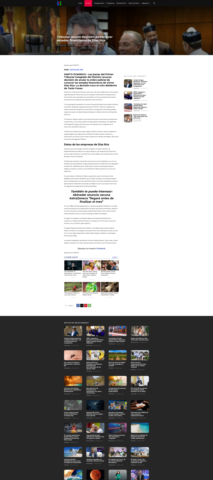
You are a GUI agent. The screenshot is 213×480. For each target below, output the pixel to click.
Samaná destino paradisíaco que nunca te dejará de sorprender (72, 461)
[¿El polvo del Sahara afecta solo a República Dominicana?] (73, 381)
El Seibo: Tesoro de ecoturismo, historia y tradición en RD (139, 461)
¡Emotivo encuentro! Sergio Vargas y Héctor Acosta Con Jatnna (117, 414)
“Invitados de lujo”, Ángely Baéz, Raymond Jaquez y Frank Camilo (140, 106)
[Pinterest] (85, 305)
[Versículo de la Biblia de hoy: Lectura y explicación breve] (140, 405)
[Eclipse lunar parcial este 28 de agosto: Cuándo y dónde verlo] (95, 475)
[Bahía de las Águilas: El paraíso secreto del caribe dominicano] (140, 428)
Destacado (136, 88)
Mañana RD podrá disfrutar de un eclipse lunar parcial (94, 414)
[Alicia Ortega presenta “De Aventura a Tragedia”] (118, 428)
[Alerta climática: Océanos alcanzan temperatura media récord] (73, 475)
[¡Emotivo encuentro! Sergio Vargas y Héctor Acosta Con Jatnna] (118, 405)
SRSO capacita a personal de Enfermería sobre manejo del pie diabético (139, 95)
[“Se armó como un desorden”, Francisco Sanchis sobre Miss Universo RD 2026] (140, 475)
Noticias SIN (62, 45)
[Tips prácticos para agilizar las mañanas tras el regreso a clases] (95, 428)
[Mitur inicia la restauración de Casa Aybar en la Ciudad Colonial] (140, 355)
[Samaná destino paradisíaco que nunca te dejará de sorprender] (73, 452)
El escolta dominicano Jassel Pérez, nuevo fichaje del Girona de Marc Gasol (72, 437)
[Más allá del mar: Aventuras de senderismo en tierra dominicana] (95, 381)
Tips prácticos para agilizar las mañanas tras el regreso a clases (95, 436)
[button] (154, 3)
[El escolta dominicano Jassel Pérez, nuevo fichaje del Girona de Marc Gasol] (73, 428)
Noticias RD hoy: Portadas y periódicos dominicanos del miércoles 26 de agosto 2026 (94, 366)
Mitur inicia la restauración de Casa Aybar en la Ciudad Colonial (138, 365)
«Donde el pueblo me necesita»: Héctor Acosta (95, 460)
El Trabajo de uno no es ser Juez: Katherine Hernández (117, 461)
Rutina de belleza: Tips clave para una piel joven (140, 116)
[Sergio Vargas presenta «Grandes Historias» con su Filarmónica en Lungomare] (128, 83)
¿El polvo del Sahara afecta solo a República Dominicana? (72, 390)
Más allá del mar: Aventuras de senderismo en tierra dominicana (93, 391)
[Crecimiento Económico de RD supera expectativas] (118, 381)
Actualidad (67, 393)
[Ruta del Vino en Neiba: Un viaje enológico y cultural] (118, 355)
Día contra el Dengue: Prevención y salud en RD (72, 364)
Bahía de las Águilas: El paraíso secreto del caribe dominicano (139, 436)
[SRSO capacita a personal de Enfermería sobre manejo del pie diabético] (128, 95)
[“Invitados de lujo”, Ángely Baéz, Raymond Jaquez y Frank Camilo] (128, 107)
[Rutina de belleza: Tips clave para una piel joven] (128, 118)
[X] (82, 305)
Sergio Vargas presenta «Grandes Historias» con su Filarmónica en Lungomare (140, 83)
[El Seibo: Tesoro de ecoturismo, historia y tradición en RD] (140, 452)
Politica (71, 45)
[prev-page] (125, 126)
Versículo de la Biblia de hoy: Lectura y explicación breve (139, 414)
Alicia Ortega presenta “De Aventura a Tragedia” (117, 436)
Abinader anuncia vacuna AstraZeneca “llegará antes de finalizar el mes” (91, 198)
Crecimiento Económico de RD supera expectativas (117, 390)
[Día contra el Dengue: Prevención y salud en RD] (73, 355)
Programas (136, 110)
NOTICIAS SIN (76, 70)
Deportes (66, 442)
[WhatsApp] (89, 305)
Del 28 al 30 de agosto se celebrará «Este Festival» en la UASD (139, 390)
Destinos (111, 368)
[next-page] (128, 126)
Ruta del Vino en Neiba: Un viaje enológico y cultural (117, 364)
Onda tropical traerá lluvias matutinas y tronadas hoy (71, 414)
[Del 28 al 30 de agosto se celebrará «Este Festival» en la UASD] (140, 381)
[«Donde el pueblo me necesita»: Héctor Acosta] (95, 452)
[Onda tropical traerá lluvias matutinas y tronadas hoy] (73, 405)
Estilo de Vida (137, 120)
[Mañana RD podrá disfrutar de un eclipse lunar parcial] (95, 405)
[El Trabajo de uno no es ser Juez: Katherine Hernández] (118, 452)
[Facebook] (78, 305)
